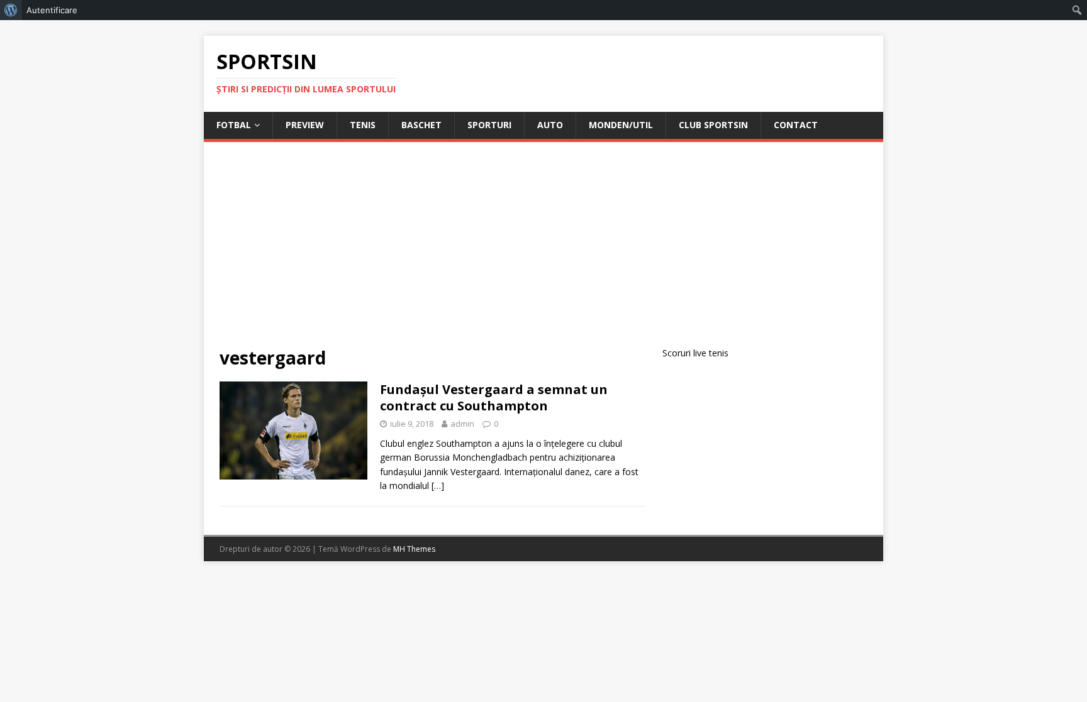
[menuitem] (11, 10)
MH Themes (414, 549)
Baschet (421, 125)
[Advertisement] (543, 252)
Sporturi (489, 125)
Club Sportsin (713, 125)
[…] (438, 485)
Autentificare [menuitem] (51, 10)
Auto (550, 125)
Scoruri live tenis (695, 353)
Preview (305, 125)
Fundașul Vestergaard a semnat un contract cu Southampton (494, 397)
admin (462, 423)
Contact (796, 125)
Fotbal (233, 125)
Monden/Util (621, 125)
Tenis (363, 125)
